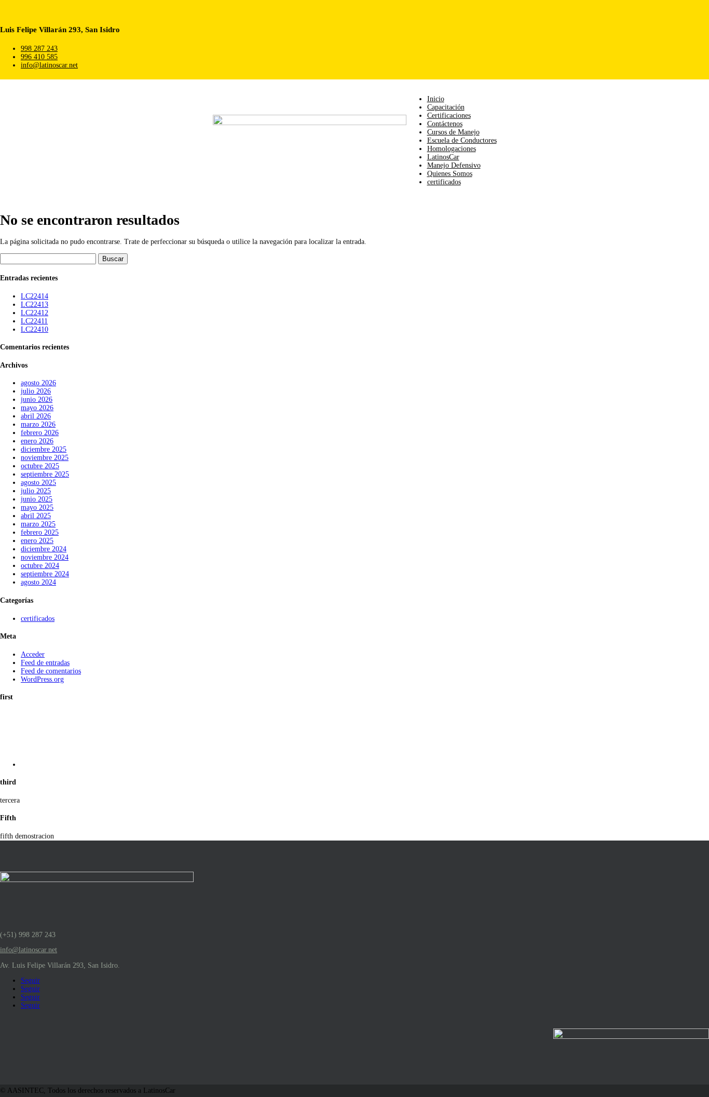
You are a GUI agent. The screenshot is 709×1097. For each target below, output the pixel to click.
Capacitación (446, 107)
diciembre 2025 (43, 449)
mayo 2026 (37, 408)
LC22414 (34, 296)
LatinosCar (443, 157)
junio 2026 (36, 399)
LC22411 (34, 321)
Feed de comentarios (51, 671)
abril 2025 (36, 516)
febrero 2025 (40, 532)
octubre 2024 (40, 566)
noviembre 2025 (45, 458)
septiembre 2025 (45, 474)
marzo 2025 (38, 524)
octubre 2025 (40, 466)
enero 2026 (37, 441)
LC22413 (34, 304)
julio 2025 (36, 491)
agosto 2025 (38, 482)
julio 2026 (36, 391)
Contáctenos (444, 124)
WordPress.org (42, 679)
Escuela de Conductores (462, 140)
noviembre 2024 (45, 557)
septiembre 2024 (45, 574)
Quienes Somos (449, 174)
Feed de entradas (45, 663)
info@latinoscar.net (49, 65)
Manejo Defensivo (454, 165)
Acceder (33, 654)
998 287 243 (39, 48)
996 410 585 (39, 57)
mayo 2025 (37, 507)
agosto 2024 (38, 582)
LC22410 (34, 329)
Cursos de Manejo (453, 132)
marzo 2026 (38, 424)
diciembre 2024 (43, 549)
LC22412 (34, 313)
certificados (444, 182)
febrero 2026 (40, 433)
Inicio (435, 99)
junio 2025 (36, 499)
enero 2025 (37, 541)
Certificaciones (449, 115)
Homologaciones (451, 149)
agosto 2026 (38, 383)
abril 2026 (36, 416)
